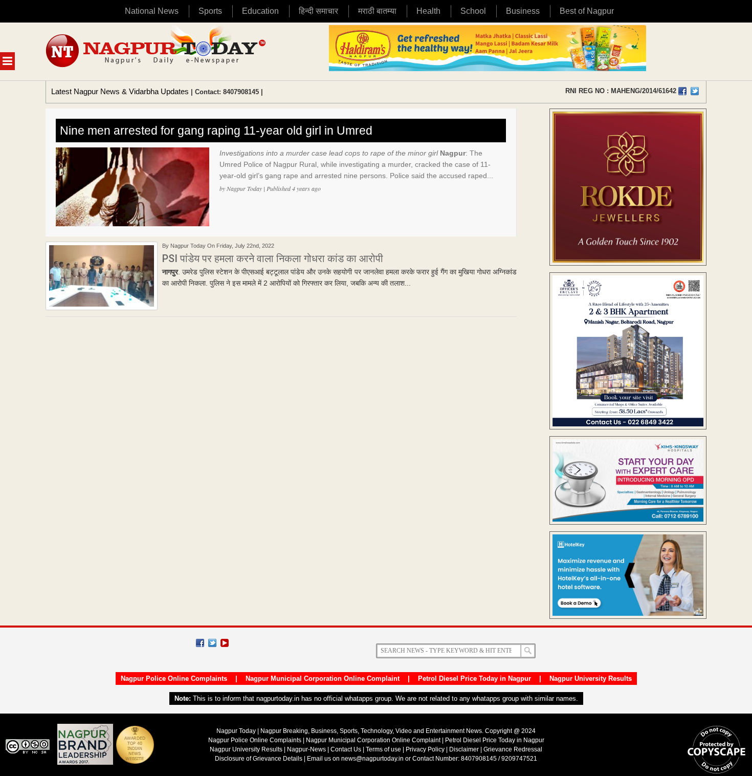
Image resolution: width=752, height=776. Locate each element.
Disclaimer (464, 749)
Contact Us (345, 749)
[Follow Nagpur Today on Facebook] (200, 643)
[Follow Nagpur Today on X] (212, 643)
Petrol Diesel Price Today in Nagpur (474, 678)
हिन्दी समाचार (318, 11)
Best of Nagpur (587, 11)
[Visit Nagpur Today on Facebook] (682, 91)
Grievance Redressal (512, 749)
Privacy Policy (425, 749)
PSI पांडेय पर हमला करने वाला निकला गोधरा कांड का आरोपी (272, 258)
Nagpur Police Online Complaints (174, 678)
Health (428, 11)
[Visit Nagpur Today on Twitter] (695, 91)
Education (260, 11)
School (473, 11)
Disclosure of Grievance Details (258, 758)
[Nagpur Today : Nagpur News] (157, 51)
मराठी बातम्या (377, 11)
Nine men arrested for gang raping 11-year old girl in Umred (216, 130)
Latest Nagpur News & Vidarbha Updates (120, 91)
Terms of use (383, 749)
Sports (210, 11)
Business (523, 11)
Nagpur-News (306, 749)
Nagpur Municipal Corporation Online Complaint (323, 678)
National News (152, 11)
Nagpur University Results (590, 678)
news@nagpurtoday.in (372, 758)
